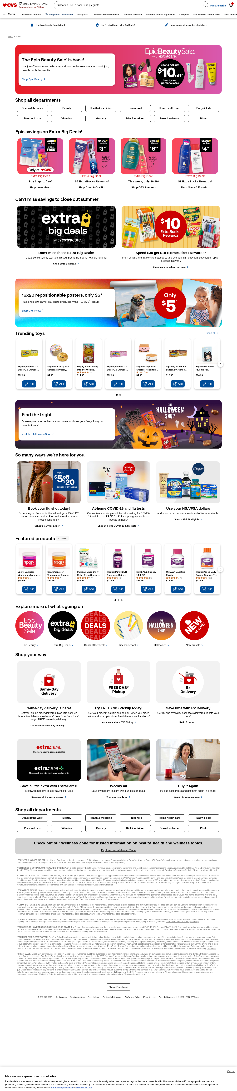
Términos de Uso (77, 997)
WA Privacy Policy (132, 997)
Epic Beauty (29, 645)
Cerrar (231, 1071)
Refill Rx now (186, 722)
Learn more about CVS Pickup (117, 722)
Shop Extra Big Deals (64, 263)
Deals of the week (94, 645)
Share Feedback (118, 987)
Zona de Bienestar (167, 997)
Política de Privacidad (112, 997)
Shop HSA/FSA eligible (186, 519)
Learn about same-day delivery (47, 725)
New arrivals (193, 645)
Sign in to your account (187, 797)
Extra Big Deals (61, 645)
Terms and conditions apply (136, 974)
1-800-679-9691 (45, 997)
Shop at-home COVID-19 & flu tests (117, 525)
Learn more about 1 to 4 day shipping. (182, 922)
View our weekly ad (117, 797)
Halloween (160, 645)
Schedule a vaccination (47, 525)
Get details (211, 948)
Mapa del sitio (149, 997)
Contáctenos (61, 997)
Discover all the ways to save (47, 797)
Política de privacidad (62, 1087)
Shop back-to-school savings (169, 267)
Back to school (127, 645)
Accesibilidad (93, 997)
